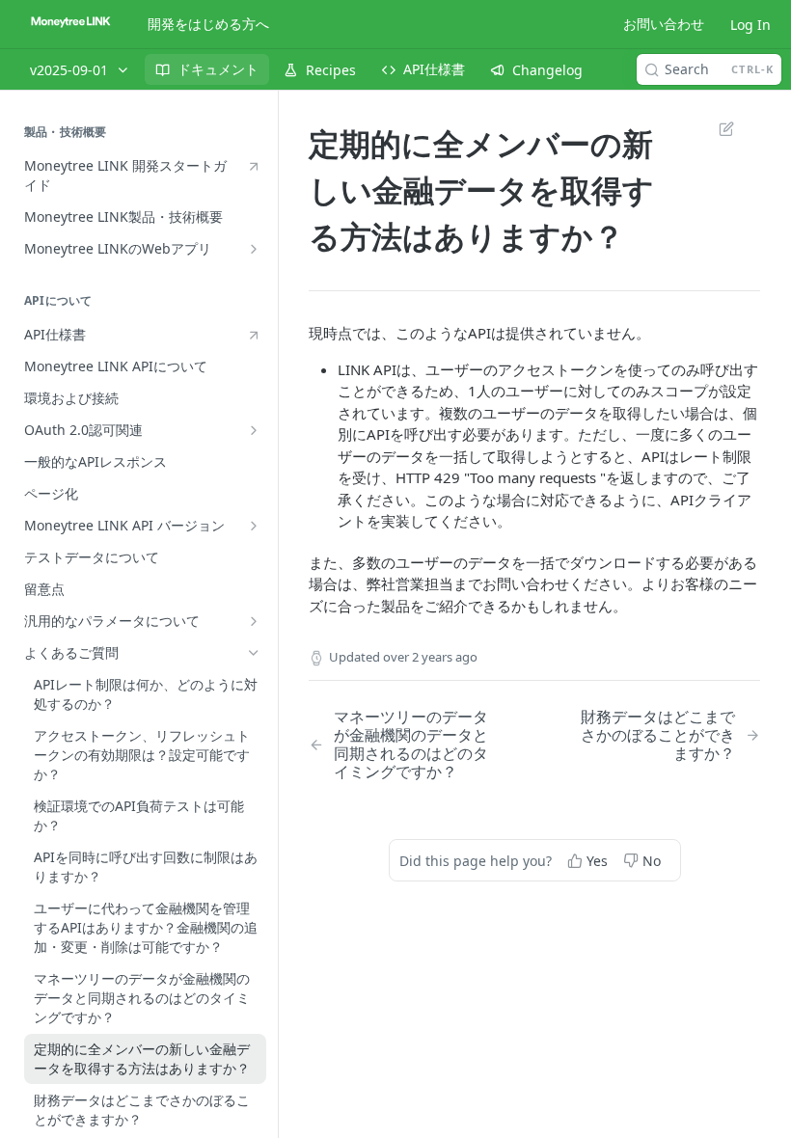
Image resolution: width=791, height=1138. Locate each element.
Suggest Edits (717, 128)
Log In (750, 24)
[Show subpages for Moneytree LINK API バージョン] (253, 525)
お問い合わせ (663, 23)
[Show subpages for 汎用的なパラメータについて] (253, 621)
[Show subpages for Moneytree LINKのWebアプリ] (253, 249)
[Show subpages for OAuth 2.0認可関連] (253, 430)
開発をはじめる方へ (208, 23)
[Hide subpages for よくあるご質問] (253, 653)
